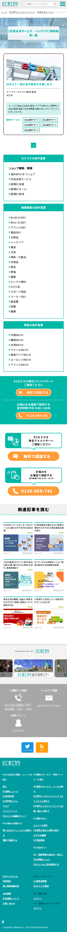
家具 (13, 267)
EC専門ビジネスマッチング (22, 12)
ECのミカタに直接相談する (46, 864)
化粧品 (14, 237)
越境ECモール (19, 189)
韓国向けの (17, 340)
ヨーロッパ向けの (21, 359)
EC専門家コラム (10, 801)
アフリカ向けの (20, 364)
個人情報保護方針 (11, 886)
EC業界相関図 (40, 881)
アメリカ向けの (20, 350)
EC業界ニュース (10, 791)
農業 (13, 311)
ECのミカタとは (10, 876)
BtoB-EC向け (18, 217)
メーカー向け (18, 296)
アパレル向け (18, 227)
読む (5, 786)
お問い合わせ (9, 903)
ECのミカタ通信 (41, 886)
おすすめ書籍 (40, 835)
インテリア (17, 242)
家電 (13, 272)
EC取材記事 (8, 796)
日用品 (14, 262)
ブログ (6, 806)
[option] (33, 668)
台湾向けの (17, 345)
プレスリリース (10, 811)
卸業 (13, 306)
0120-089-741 (37, 415)
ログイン (38, 898)
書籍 (13, 277)
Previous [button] (9, 666)
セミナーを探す (41, 825)
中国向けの (17, 335)
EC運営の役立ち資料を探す (46, 830)
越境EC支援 (17, 184)
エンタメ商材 (18, 282)
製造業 (14, 301)
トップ (4, 12)
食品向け (16, 232)
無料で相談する (37, 392)
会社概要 (7, 893)
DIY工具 (15, 286)
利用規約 (7, 881)
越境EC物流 (17, 194)
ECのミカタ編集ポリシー (14, 816)
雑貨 (13, 247)
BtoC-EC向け (18, 222)
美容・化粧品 (18, 257)
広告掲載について (11, 898)
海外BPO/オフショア (23, 174)
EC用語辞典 (39, 840)
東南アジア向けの (21, 354)
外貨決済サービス (45, 12)
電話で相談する (10, 840)
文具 (13, 252)
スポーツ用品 (18, 291)
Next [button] (58, 666)
